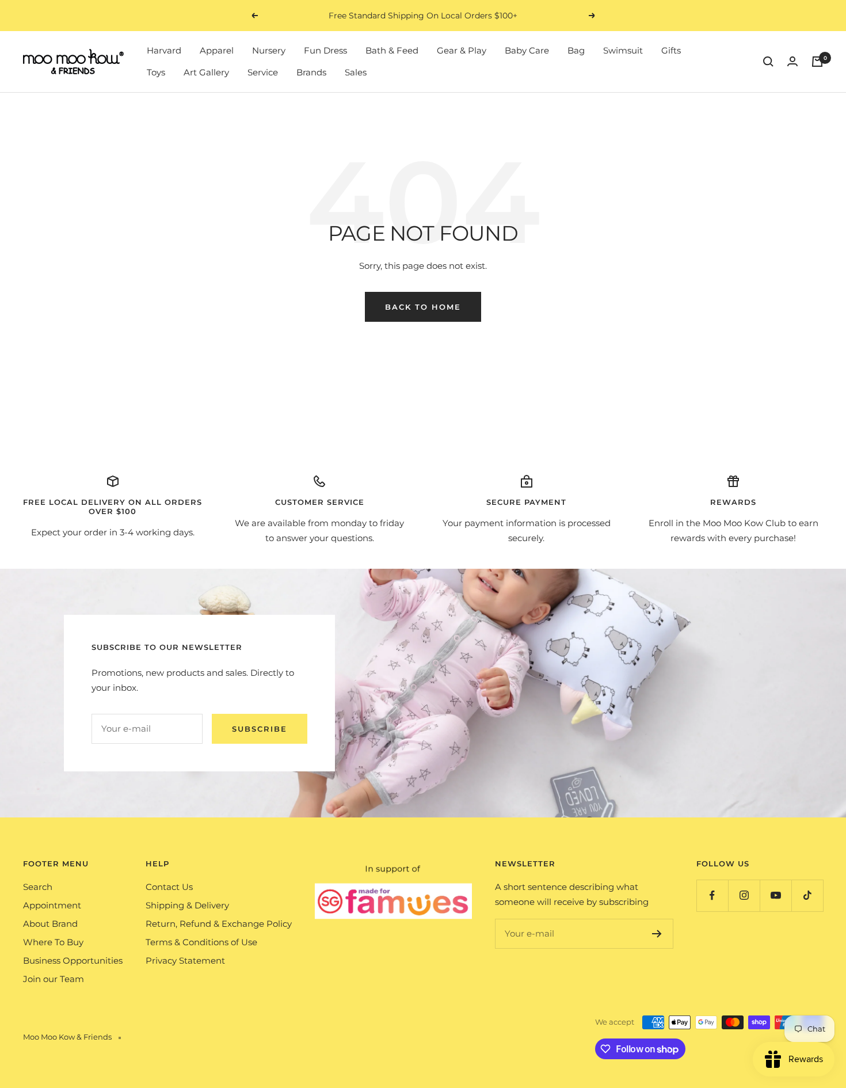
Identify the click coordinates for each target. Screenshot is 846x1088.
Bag (576, 50)
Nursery (268, 50)
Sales (356, 72)
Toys (156, 72)
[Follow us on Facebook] (712, 895)
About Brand (50, 923)
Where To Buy (53, 942)
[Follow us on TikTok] (807, 895)
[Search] (768, 61)
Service (262, 72)
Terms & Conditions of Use (201, 942)
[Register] (657, 934)
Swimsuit (623, 50)
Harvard (164, 50)
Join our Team (53, 978)
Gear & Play (461, 50)
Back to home (423, 306)
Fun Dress (325, 50)
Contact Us (169, 886)
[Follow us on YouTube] (775, 895)
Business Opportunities (73, 960)
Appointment (52, 905)
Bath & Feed (391, 50)
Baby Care (527, 50)
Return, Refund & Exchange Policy (219, 923)
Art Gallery (206, 72)
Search (37, 886)
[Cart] (817, 61)
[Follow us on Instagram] (744, 895)
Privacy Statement (185, 960)
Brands (311, 72)
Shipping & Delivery (187, 905)
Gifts (671, 50)
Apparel (217, 50)
